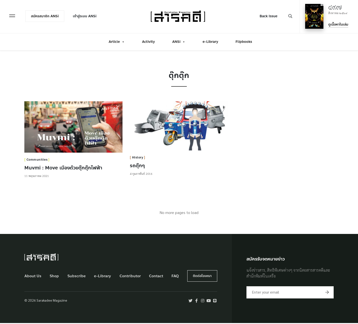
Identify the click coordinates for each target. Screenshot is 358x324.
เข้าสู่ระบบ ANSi (84, 16)
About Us (32, 276)
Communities (37, 159)
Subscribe (76, 276)
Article (114, 41)
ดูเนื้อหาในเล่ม (338, 24)
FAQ (175, 276)
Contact (156, 276)
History (137, 157)
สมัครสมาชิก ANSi (45, 16)
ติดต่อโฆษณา (202, 275)
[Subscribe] (327, 292)
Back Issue (268, 16)
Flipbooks (244, 41)
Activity (148, 41)
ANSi (176, 41)
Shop (54, 276)
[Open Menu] (12, 16)
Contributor (130, 276)
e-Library (210, 41)
